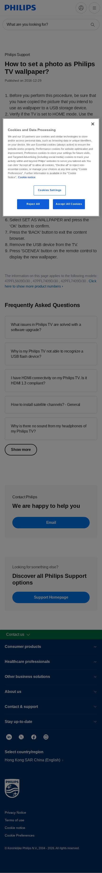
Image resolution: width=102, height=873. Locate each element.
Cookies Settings (49, 190)
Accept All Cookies (69, 203)
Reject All (33, 203)
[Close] (93, 124)
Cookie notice (26, 177)
